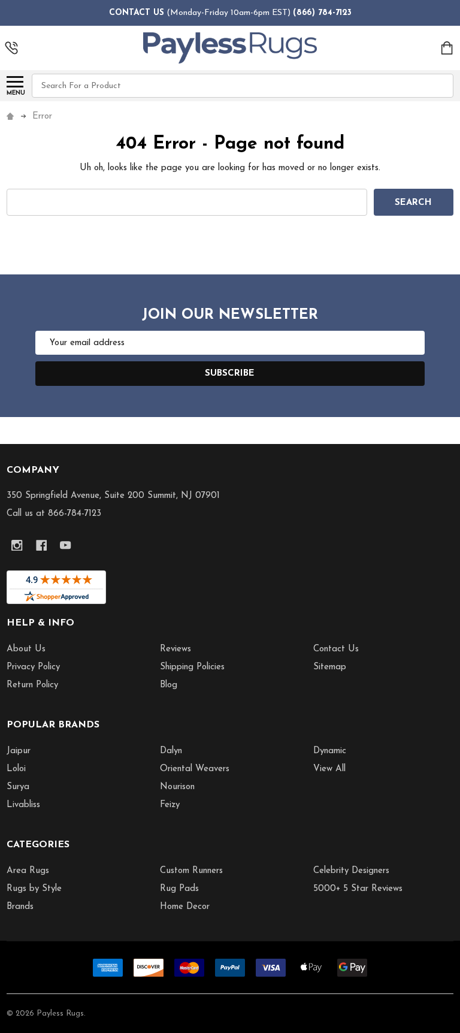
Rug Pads (179, 888)
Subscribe (230, 373)
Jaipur (19, 751)
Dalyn (171, 751)
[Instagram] (17, 545)
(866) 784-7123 (322, 12)
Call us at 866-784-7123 (54, 513)
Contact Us (336, 649)
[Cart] (447, 48)
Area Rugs (28, 870)
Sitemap (329, 667)
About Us (26, 649)
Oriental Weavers (194, 769)
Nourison (177, 787)
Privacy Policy (33, 667)
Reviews (175, 649)
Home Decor (185, 906)
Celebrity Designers (351, 870)
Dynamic (329, 751)
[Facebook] (41, 545)
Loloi (16, 769)
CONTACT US (136, 12)
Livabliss (23, 805)
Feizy (170, 805)
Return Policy (32, 685)
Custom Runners (191, 870)
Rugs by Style (34, 888)
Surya (18, 787)
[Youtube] (65, 545)
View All (329, 769)
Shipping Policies (192, 667)
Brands (20, 906)
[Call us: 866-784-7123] (11, 48)
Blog (168, 685)
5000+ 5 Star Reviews (357, 888)
